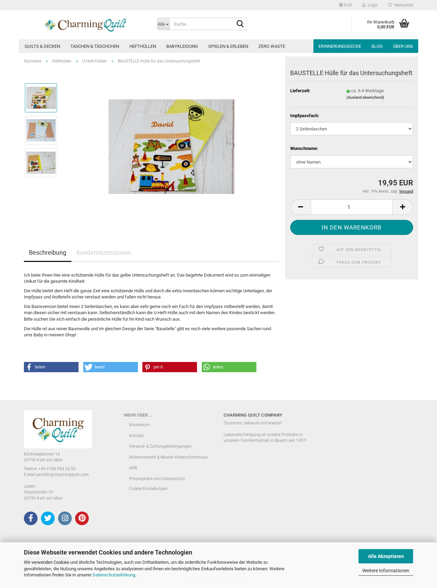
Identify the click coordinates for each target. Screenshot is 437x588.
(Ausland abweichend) (365, 97)
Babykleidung (182, 46)
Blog (377, 46)
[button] (345, 5)
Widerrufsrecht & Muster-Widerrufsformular (168, 457)
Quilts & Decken (42, 46)
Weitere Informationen (385, 570)
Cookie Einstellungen (148, 488)
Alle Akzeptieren (386, 556)
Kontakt (136, 435)
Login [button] (372, 5)
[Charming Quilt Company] (85, 24)
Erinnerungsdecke (340, 46)
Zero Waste (271, 46)
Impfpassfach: (304, 115)
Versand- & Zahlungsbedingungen (160, 446)
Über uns (403, 46)
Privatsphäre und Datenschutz (157, 478)
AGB (133, 467)
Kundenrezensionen (103, 252)
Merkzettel (402, 5)
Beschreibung (47, 252)
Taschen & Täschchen (94, 46)
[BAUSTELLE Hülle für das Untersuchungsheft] (172, 146)
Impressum (139, 424)
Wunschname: (304, 148)
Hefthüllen (142, 46)
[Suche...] (240, 24)
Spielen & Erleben (228, 46)
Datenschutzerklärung (114, 574)
